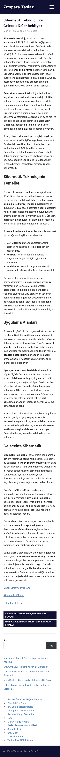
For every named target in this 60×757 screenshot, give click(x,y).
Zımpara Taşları (19, 7)
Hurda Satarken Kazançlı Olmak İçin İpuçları (25, 615)
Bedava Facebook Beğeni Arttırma (24, 699)
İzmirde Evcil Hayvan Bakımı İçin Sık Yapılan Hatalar (28, 623)
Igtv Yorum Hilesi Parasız (20, 706)
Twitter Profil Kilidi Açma (20, 740)
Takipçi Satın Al (15, 736)
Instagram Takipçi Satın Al (21, 710)
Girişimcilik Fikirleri (13, 595)
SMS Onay (12, 733)
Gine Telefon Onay (16, 703)
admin (23, 31)
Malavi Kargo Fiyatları (18, 721)
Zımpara (32, 31)
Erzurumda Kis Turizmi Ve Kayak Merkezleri (25, 666)
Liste (9, 718)
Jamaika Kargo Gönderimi (20, 714)
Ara (5, 640)
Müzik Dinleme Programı (16, 587)
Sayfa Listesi (14, 729)
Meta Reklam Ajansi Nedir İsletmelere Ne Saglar (27, 680)
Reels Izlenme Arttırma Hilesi (22, 725)
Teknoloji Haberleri (13, 603)
